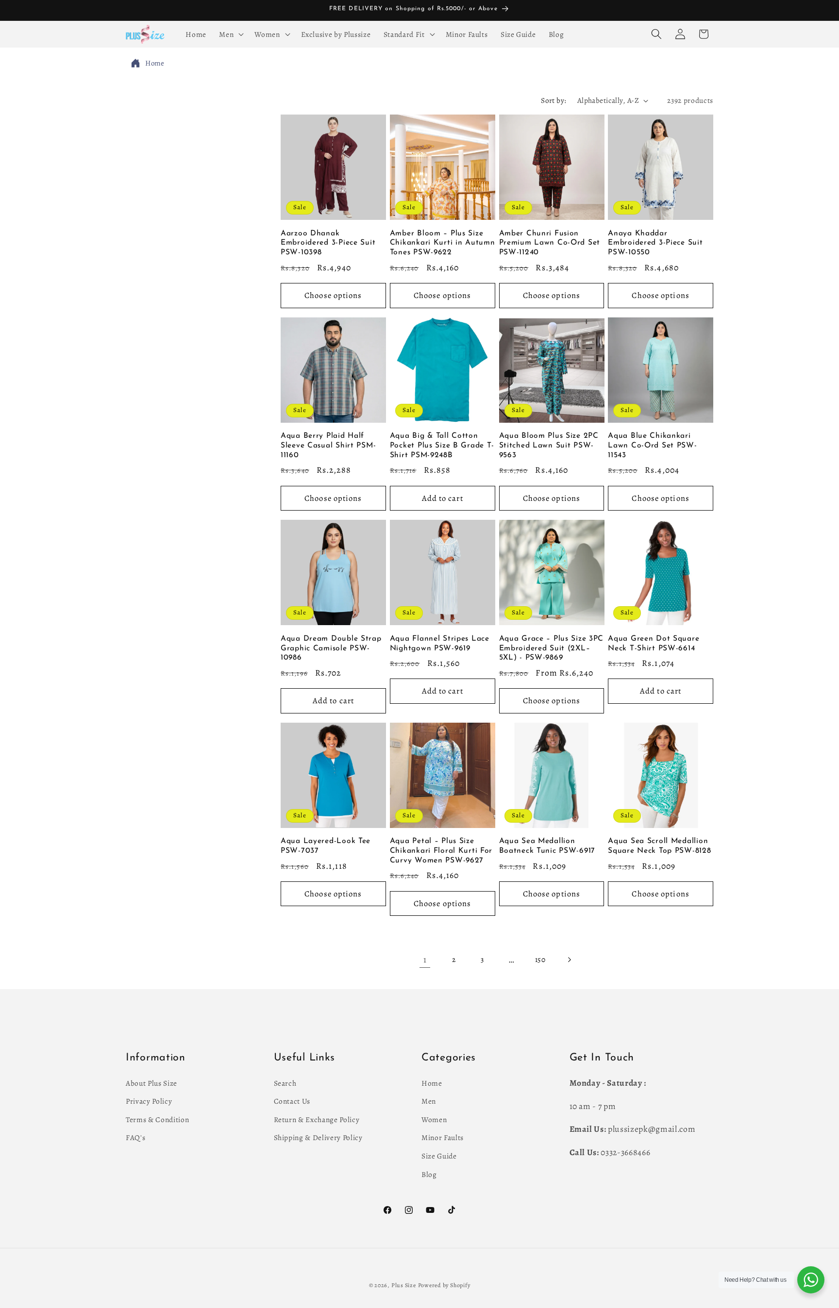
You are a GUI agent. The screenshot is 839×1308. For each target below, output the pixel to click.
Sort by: (554, 100)
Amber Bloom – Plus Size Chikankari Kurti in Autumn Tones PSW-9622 (442, 243)
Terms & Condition (157, 1119)
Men (428, 1101)
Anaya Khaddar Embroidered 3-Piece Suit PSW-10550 (655, 243)
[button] (230, 34)
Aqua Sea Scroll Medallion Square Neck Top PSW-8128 (659, 846)
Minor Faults (442, 1137)
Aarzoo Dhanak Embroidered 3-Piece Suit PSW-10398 (328, 243)
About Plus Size (151, 1082)
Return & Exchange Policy (317, 1119)
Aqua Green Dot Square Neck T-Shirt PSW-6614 (653, 643)
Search (285, 1082)
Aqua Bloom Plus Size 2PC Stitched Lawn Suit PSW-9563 (549, 445)
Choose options (333, 295)
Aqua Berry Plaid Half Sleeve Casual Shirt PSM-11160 (328, 445)
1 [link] (425, 959)
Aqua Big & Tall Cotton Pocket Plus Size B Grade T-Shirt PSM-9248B (442, 445)
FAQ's (135, 1137)
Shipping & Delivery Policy (318, 1137)
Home (155, 63)
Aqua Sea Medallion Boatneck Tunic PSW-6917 (547, 846)
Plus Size (403, 1285)
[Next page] (569, 959)
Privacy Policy (149, 1101)
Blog (429, 1174)
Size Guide (439, 1156)
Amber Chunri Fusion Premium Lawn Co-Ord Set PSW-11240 (550, 243)
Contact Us (292, 1101)
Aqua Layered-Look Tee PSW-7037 (325, 846)
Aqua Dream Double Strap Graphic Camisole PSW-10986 (331, 648)
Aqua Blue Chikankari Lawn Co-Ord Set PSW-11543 (652, 445)
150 (540, 959)
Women (434, 1119)
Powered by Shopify (444, 1285)
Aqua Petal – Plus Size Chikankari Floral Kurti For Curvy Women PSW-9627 (441, 850)
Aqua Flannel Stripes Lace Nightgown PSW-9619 (439, 643)
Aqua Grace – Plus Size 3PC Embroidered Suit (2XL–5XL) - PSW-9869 (551, 648)
